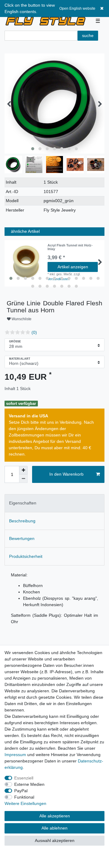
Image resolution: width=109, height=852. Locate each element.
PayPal (21, 790)
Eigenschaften (22, 503)
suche (88, 35)
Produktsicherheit (25, 556)
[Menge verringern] (23, 478)
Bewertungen (22, 538)
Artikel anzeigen (73, 266)
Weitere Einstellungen (25, 803)
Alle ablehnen (54, 828)
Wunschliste (21, 319)
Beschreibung (22, 520)
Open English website (77, 8)
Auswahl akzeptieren (54, 840)
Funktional (24, 797)
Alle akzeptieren (54, 815)
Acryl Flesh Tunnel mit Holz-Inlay (70, 247)
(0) (34, 332)
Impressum (15, 754)
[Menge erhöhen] (23, 470)
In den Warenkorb (66, 474)
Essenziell (23, 778)
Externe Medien (29, 784)
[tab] (54, 503)
